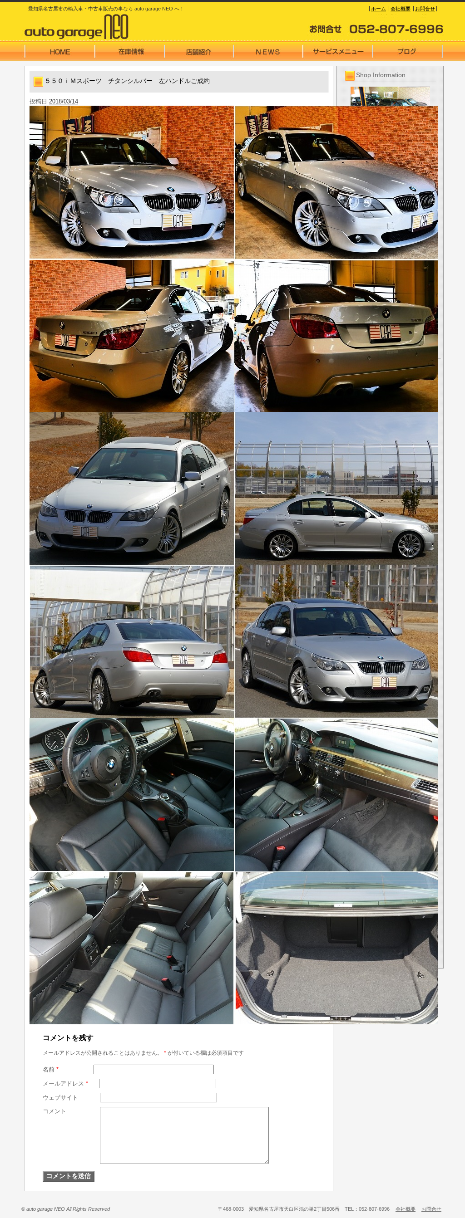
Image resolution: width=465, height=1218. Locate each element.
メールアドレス (65, 1083)
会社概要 (401, 8)
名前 (51, 1069)
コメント (54, 1111)
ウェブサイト (60, 1097)
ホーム (378, 8)
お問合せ (425, 8)
